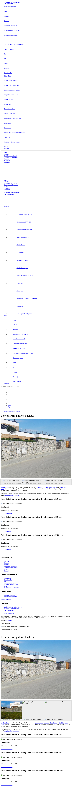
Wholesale (7, 160)
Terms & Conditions (9, 595)
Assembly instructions (10, 583)
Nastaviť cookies (9, 613)
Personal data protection (10, 596)
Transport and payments (10, 567)
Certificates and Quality (10, 156)
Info (5, 315)
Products (6, 206)
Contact (6, 159)
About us (6, 154)
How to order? (8, 580)
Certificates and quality (10, 566)
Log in (6, 146)
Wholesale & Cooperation (11, 587)
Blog (5, 586)
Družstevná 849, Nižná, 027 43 (13, 607)
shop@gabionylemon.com (11, 495)
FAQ (5, 581)
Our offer (6, 561)
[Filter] (18, 386)
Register (6, 148)
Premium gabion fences (50, 487)
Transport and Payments (11, 157)
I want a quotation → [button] (6, 513)
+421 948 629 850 (9, 610)
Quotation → (8, 162)
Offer (5, 152)
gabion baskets (39, 487)
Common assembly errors (11, 584)
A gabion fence (5, 487)
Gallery (6, 569)
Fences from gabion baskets (12, 411)
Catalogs (6, 571)
